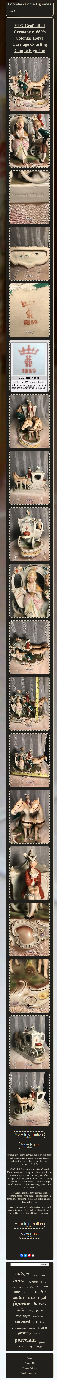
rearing (32, 1329)
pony (29, 1346)
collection (39, 1322)
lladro (40, 1291)
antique (42, 1286)
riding (30, 1310)
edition (37, 1333)
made (20, 1346)
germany (24, 1333)
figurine (21, 1303)
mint (16, 1292)
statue (19, 1297)
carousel (22, 1321)
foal (21, 1287)
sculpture (38, 1316)
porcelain (25, 1340)
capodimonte (19, 1328)
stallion (27, 1293)
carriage (23, 1315)
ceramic (33, 1281)
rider (43, 1275)
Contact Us (30, 1363)
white (20, 1309)
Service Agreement (29, 1373)
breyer (14, 1287)
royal (42, 1298)
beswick (30, 1287)
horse (19, 1280)
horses (40, 1303)
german (42, 1343)
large (38, 1346)
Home (29, 1358)
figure (40, 1310)
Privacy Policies (29, 1368)
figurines (35, 1275)
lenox (43, 1282)
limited (31, 1298)
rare (42, 1327)
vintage (21, 1273)
